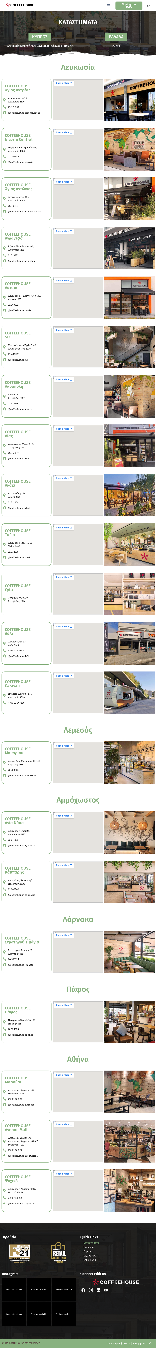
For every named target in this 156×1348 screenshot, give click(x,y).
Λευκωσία (13, 46)
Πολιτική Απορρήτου (134, 1343)
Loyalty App (89, 1255)
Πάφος (68, 46)
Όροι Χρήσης (113, 1343)
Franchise (88, 1247)
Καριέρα (87, 1251)
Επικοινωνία (90, 1259)
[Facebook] (83, 1290)
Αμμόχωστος (41, 46)
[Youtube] (106, 1290)
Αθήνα (116, 46)
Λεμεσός (26, 46)
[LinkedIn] (98, 1290)
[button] (108, 5)
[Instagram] (91, 1290)
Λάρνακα (56, 46)
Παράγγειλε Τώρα (129, 5)
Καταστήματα (91, 1242)
